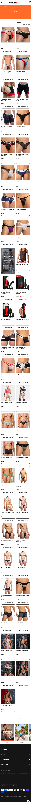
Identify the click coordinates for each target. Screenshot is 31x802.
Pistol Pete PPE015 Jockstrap (6, 100)
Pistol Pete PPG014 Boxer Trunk (7, 127)
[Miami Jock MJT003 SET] (23, 641)
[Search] (27, 2)
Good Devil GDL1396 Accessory (6, 320)
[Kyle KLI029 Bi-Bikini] (23, 200)
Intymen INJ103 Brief (6, 430)
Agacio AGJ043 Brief (6, 567)
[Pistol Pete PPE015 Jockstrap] (8, 90)
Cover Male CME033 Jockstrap (21, 541)
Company (5, 759)
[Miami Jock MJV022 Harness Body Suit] (8, 62)
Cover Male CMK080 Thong (8, 181)
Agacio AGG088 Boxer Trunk (6, 596)
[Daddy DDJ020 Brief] (8, 35)
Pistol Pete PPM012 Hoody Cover (22, 320)
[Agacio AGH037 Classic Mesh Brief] (8, 145)
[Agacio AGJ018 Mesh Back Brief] (23, 172)
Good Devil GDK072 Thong (22, 512)
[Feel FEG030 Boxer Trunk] (23, 613)
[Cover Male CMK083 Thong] (8, 531)
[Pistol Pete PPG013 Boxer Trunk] (23, 90)
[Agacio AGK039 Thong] (23, 558)
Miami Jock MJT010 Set (7, 402)
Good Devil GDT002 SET (7, 705)
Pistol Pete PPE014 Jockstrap (20, 72)
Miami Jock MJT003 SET (22, 650)
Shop (3, 754)
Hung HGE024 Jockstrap (22, 237)
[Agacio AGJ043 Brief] (8, 558)
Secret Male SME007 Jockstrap (21, 486)
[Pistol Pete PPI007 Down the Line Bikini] (23, 117)
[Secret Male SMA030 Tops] (8, 503)
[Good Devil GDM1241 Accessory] (8, 283)
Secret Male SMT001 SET (7, 650)
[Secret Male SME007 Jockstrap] (23, 475)
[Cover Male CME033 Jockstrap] (23, 531)
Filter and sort (7, 21)
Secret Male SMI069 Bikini (22, 595)
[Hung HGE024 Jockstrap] (23, 227)
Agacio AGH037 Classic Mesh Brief (7, 155)
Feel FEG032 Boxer (5, 622)
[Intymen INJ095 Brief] (8, 475)
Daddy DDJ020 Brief (6, 44)
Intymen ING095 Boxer (6, 457)
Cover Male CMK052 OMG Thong (7, 375)
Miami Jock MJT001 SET (22, 678)
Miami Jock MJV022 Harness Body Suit (6, 72)
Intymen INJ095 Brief (6, 485)
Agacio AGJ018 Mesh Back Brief (22, 182)
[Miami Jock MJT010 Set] (8, 393)
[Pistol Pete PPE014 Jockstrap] (23, 62)
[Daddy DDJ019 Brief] (23, 35)
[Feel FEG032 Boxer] (8, 613)
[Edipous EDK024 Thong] (23, 448)
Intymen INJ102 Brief (21, 430)
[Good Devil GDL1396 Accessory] (8, 310)
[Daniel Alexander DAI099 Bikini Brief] (23, 145)
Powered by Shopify (21, 796)
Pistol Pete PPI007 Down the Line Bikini (22, 127)
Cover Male (22, 742)
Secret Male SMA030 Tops (7, 512)
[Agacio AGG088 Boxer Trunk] (8, 586)
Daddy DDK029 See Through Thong (21, 348)
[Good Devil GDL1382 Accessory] (23, 283)
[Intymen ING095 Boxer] (8, 448)
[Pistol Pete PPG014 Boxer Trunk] (8, 117)
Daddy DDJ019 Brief (21, 44)
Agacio (7, 742)
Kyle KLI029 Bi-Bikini (21, 209)
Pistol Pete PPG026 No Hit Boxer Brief (7, 348)
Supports (4, 749)
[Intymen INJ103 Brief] (8, 420)
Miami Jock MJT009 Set (22, 402)
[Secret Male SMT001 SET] (8, 641)
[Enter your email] (28, 777)
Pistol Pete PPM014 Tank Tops (22, 265)
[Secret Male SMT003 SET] (8, 668)
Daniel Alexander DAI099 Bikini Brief (22, 155)
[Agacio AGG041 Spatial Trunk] (23, 365)
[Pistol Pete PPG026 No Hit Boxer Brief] (8, 338)
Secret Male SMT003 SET (7, 678)
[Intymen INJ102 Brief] (23, 420)
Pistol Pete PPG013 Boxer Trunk (22, 100)
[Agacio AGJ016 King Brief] (8, 200)
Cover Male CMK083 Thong (7, 540)
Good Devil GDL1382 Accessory (21, 293)
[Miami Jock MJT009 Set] (23, 393)
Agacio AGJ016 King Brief (7, 209)
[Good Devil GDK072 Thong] (23, 503)
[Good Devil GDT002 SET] (8, 696)
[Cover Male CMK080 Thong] (8, 172)
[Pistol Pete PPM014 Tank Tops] (23, 255)
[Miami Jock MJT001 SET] (23, 668)
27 (19, 718)
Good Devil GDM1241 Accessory (6, 293)
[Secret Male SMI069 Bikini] (23, 586)
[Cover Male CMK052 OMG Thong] (8, 365)
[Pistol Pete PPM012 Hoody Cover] (23, 310)
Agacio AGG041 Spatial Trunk (21, 375)
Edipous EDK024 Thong (22, 457)
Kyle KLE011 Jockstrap (6, 237)
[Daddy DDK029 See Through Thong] (23, 338)
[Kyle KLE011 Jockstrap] (8, 227)
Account (4, 764)
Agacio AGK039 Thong (21, 567)
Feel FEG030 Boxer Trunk (22, 622)
